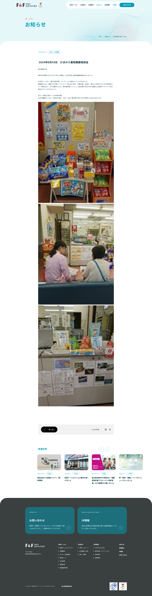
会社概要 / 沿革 (83, 551)
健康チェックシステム (66, 548)
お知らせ (107, 36)
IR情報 (121, 551)
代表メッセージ (83, 548)
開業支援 (62, 564)
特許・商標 (82, 554)
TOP (100, 36)
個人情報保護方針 (67, 586)
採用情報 (96, 544)
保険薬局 (62, 551)
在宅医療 (62, 561)
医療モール (63, 558)
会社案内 (80, 544)
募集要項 (97, 558)
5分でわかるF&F (100, 548)
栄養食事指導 (64, 568)
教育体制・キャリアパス (102, 551)
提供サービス (62, 544)
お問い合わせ (127, 5)
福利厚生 (97, 554)
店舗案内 (121, 548)
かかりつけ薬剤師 (65, 554)
